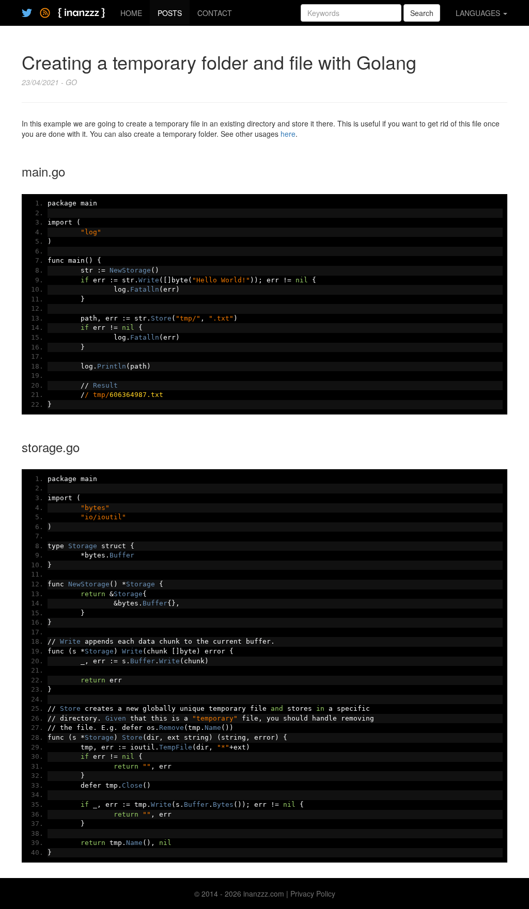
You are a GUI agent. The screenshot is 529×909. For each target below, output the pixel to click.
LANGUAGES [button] (479, 13)
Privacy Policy (312, 893)
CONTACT (214, 13)
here (288, 134)
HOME (131, 13)
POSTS (170, 13)
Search (421, 13)
